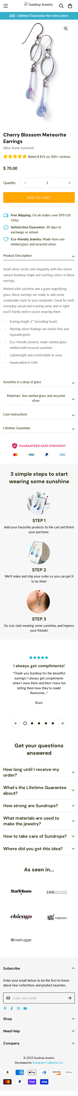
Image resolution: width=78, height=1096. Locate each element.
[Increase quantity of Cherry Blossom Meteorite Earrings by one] (70, 183)
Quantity (9, 183)
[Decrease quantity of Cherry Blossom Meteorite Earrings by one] (25, 183)
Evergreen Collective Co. (47, 1062)
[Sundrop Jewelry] (39, 6)
